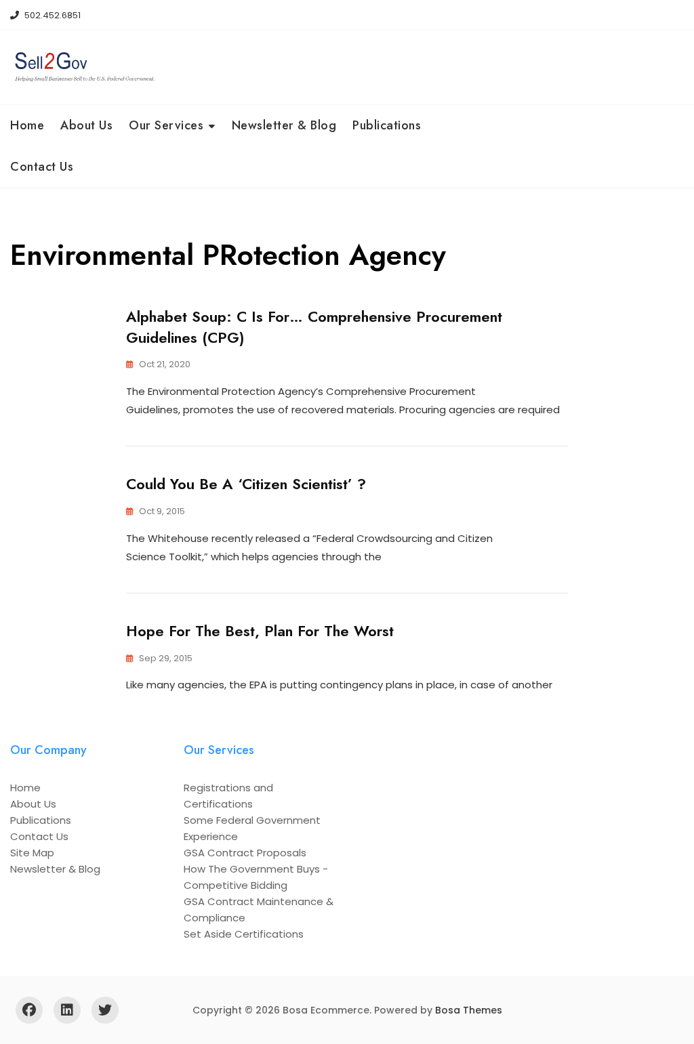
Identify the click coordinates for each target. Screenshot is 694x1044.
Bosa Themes (468, 1010)
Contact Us (41, 166)
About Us (86, 125)
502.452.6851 (51, 15)
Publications (386, 125)
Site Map (32, 852)
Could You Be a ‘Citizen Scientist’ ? (246, 484)
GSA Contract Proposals (245, 852)
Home (27, 125)
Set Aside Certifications (244, 934)
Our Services (166, 125)
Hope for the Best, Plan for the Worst (260, 631)
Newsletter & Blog (284, 125)
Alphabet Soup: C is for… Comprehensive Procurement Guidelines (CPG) (314, 327)
